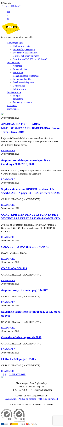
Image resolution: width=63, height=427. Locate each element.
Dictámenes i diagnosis (23, 82)
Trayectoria (18, 99)
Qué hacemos (13, 62)
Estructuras (18, 72)
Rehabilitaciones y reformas (26, 76)
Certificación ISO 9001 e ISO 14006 (30, 59)
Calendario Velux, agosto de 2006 (21, 337)
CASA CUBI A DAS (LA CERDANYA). (25, 246)
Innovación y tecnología (24, 49)
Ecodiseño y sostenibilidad (25, 52)
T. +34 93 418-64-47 (11, 6)
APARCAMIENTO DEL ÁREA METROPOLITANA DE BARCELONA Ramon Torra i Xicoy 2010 (30, 128)
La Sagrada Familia (22, 79)
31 (10, 374)
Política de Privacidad (48, 399)
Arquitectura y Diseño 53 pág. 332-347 (24, 290)
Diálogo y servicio (21, 46)
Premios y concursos (22, 102)
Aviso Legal (11, 399)
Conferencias (19, 85)
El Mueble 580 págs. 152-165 (18, 359)
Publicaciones (19, 89)
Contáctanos (12, 109)
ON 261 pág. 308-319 (14, 268)
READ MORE (8, 150)
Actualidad (12, 105)
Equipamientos (20, 69)
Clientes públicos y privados (26, 56)
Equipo (16, 95)
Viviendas (17, 66)
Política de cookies (27, 399)
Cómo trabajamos (15, 42)
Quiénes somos (14, 92)
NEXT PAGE (18, 374)
